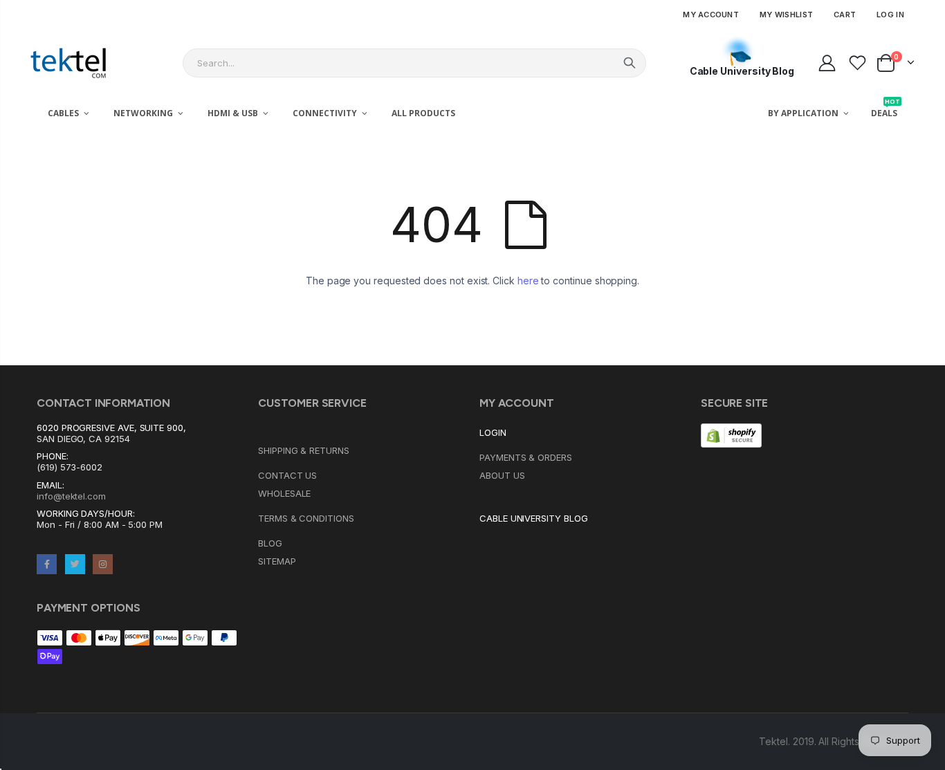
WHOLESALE (284, 493)
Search (629, 63)
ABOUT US (501, 475)
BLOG (270, 543)
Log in (890, 14)
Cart (845, 14)
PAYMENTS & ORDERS (525, 457)
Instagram (103, 564)
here (528, 280)
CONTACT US (287, 475)
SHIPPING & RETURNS (303, 450)
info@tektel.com (71, 496)
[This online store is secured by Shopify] (731, 434)
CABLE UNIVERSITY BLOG (533, 518)
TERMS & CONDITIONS (306, 518)
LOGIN (492, 432)
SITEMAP (277, 561)
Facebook (47, 564)
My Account (711, 14)
